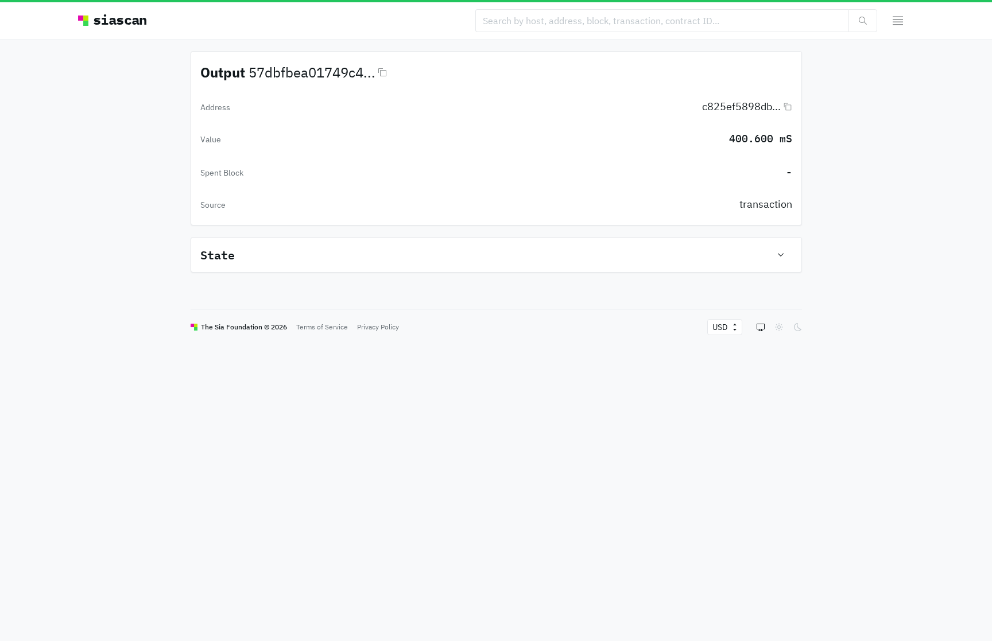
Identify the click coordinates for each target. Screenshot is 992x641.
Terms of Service (322, 327)
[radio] (760, 327)
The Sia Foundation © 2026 (244, 327)
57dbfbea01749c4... (312, 72)
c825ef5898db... (741, 106)
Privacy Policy (378, 327)
